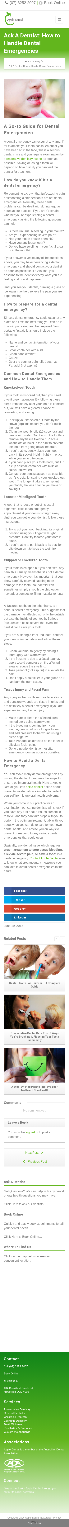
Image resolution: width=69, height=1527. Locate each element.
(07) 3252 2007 (23, 3)
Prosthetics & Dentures (18, 1428)
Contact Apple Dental (44, 858)
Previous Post (37, 1161)
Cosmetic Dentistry (15, 1420)
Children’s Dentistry (15, 1416)
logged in (31, 1132)
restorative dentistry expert (24, 158)
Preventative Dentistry (17, 1409)
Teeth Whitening (13, 1424)
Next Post (32, 1152)
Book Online (54, 3)
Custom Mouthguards (17, 1431)
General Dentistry (14, 1413)
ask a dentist (34, 787)
